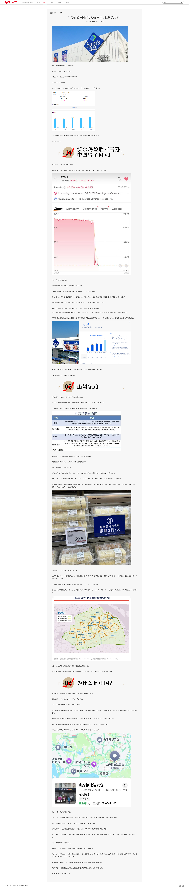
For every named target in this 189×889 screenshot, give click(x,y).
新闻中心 (56, 13)
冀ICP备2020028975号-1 (25, 885)
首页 (51, 13)
